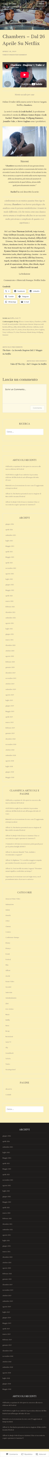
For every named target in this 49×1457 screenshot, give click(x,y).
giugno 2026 (10, 524)
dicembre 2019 (10, 673)
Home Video (10, 982)
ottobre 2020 (10, 651)
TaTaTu (8, 1059)
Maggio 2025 (10, 546)
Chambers (37, 322)
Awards (8, 915)
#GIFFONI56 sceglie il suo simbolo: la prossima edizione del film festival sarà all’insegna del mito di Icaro (22, 477)
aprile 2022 (9, 596)
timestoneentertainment (15, 55)
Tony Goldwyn (8, 332)
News (7, 1026)
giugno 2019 (10, 706)
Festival (8, 959)
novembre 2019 (11, 678)
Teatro (8, 1064)
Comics (8, 932)
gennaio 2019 (10, 733)
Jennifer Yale (17, 324)
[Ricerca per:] (25, 432)
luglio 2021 (9, 629)
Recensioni (9, 1037)
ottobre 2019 (10, 684)
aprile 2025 (9, 552)
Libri (7, 1004)
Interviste (9, 992)
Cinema (8, 926)
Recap (8, 1031)
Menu (41, 4)
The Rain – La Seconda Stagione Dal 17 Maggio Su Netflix (22, 350)
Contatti (8, 1095)
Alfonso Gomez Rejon (26, 322)
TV (14, 332)
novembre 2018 (11, 744)
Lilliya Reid (17, 327)
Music (8, 1015)
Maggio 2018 (10, 777)
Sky (7, 1048)
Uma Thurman (21, 332)
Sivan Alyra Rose (28, 330)
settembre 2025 (11, 535)
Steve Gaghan (39, 330)
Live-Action (9, 1009)
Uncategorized (10, 1070)
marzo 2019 (9, 722)
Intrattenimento (11, 998)
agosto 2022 (10, 574)
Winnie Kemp (31, 332)
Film (7, 965)
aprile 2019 (9, 717)
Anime (8, 910)
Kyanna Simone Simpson (31, 324)
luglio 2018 (9, 766)
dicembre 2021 (10, 612)
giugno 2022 (10, 585)
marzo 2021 (9, 640)
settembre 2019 (11, 689)
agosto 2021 (10, 623)
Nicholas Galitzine (33, 327)
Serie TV (18, 318)
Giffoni (8, 970)
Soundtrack (9, 1053)
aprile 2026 (9, 530)
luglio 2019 (9, 700)
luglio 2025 (9, 541)
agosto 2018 (10, 761)
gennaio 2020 (10, 667)
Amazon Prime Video (13, 899)
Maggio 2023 (10, 557)
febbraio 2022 (10, 607)
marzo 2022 (9, 601)
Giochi (8, 976)
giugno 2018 (10, 772)
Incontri (8, 987)
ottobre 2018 (10, 750)
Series (20, 330)
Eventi (8, 954)
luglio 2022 (9, 579)
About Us (9, 1089)
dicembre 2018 (10, 739)
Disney (8, 943)
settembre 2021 (11, 618)
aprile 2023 (9, 563)
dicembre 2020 (10, 645)
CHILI (8, 921)
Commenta (37, 408)
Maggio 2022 (10, 590)
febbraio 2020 (10, 662)
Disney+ (8, 948)
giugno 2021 (10, 634)
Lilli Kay (10, 327)
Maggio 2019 (10, 711)
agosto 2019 (10, 695)
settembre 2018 (11, 755)
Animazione (10, 904)
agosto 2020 (10, 656)
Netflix (12, 318)
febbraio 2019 (10, 728)
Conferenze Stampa (12, 937)
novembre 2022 (11, 568)
